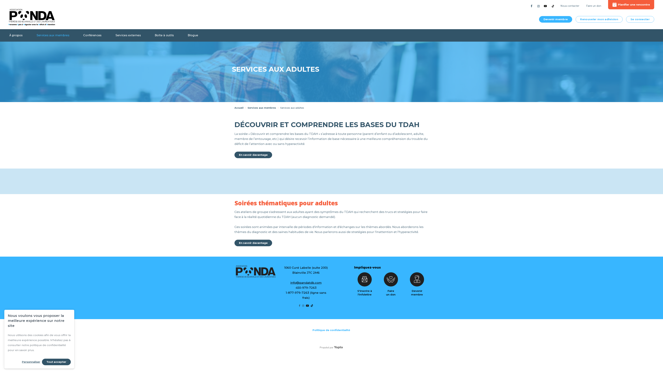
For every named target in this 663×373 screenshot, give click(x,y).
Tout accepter (56, 362)
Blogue (193, 35)
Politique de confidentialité (331, 330)
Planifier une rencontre (634, 4)
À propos (16, 35)
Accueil (238, 107)
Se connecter (640, 19)
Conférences (92, 35)
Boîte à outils (164, 35)
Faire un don (593, 5)
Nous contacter (569, 5)
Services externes (128, 35)
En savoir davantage (253, 154)
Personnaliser (31, 362)
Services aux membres (53, 35)
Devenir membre (556, 19)
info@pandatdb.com (306, 282)
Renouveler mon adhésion (599, 19)
